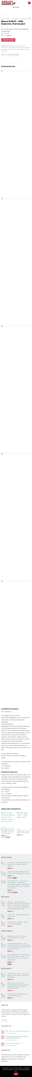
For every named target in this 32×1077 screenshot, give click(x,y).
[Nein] (30, 1072)
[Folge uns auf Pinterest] (5, 1020)
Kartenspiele (15, 19)
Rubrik (10, 49)
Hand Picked (20, 47)
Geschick (3, 47)
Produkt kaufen (8, 40)
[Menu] (29, 3)
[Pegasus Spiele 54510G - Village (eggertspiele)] (24, 820)
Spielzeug (23, 49)
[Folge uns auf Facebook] (2, 1020)
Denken (19, 46)
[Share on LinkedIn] (17, 54)
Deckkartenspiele (25, 19)
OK (16, 1074)
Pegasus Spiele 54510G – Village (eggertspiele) (24, 831)
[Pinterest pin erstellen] (14, 54)
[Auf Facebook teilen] (5, 54)
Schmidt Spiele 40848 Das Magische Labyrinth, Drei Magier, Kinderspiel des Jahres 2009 (8, 831)
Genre (23, 46)
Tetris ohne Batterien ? (12, 1043)
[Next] (28, 14)
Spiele (8, 19)
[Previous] (3, 14)
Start (3, 19)
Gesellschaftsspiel (11, 47)
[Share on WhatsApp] (2, 54)
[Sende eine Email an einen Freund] (11, 54)
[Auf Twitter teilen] (8, 54)
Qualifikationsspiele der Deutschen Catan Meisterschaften (16, 1037)
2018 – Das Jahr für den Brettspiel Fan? (18, 1031)
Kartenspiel (27, 47)
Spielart (14, 49)
